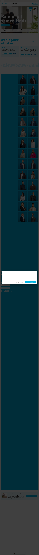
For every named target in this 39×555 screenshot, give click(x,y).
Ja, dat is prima (31, 282)
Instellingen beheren (19, 282)
